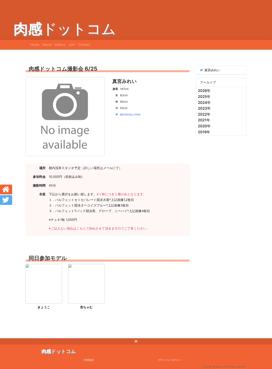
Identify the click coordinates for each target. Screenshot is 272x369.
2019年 (204, 132)
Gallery (60, 45)
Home (34, 45)
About (47, 45)
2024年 (204, 102)
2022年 (204, 114)
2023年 (204, 108)
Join (71, 45)
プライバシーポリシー (170, 359)
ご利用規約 (88, 359)
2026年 (204, 91)
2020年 (204, 126)
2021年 (204, 120)
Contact (84, 45)
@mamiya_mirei (130, 114)
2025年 (204, 96)
